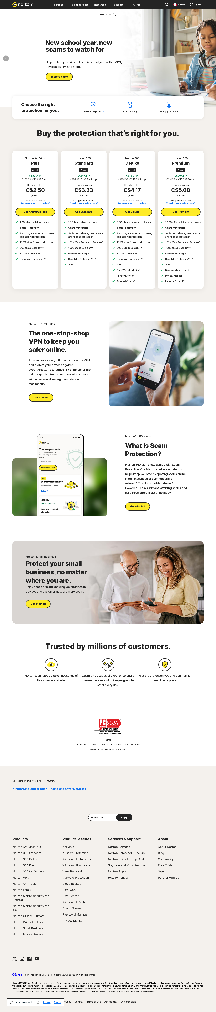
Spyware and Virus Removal (127, 865)
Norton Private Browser (28, 934)
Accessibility (110, 1002)
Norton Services (119, 847)
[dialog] (35, 1002)
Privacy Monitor (73, 920)
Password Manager (75, 914)
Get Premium (180, 211)
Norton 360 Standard (26, 853)
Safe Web (69, 890)
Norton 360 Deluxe (25, 859)
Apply (124, 817)
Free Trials (165, 865)
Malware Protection (75, 877)
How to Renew (118, 877)
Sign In (162, 871)
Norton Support (119, 871)
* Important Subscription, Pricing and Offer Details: (48, 789)
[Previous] (6, 58)
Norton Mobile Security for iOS (30, 908)
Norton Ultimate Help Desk (126, 859)
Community (165, 859)
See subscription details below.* (35, 203)
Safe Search (70, 896)
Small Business (80, 4)
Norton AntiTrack (24, 883)
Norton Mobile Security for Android (30, 898)
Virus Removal (72, 871)
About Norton (167, 847)
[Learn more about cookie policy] (38, 1002)
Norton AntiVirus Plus (27, 847)
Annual (35, 170)
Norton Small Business (27, 928)
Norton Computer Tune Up (126, 853)
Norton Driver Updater (27, 922)
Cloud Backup (71, 883)
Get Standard (83, 211)
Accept (46, 1002)
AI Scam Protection (75, 853)
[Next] (210, 58)
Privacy (67, 1002)
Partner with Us (168, 877)
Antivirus (68, 847)
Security (79, 1002)
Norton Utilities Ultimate (28, 916)
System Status (128, 1002)
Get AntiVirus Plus (35, 211)
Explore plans (59, 76)
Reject (57, 1002)
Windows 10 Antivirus (76, 859)
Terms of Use (94, 1002)
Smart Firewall (72, 908)
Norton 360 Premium (26, 865)
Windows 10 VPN (73, 902)
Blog (161, 853)
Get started (41, 397)
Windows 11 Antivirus (76, 865)
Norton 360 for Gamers (28, 871)
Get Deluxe (132, 211)
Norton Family (22, 890)
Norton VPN (20, 877)
